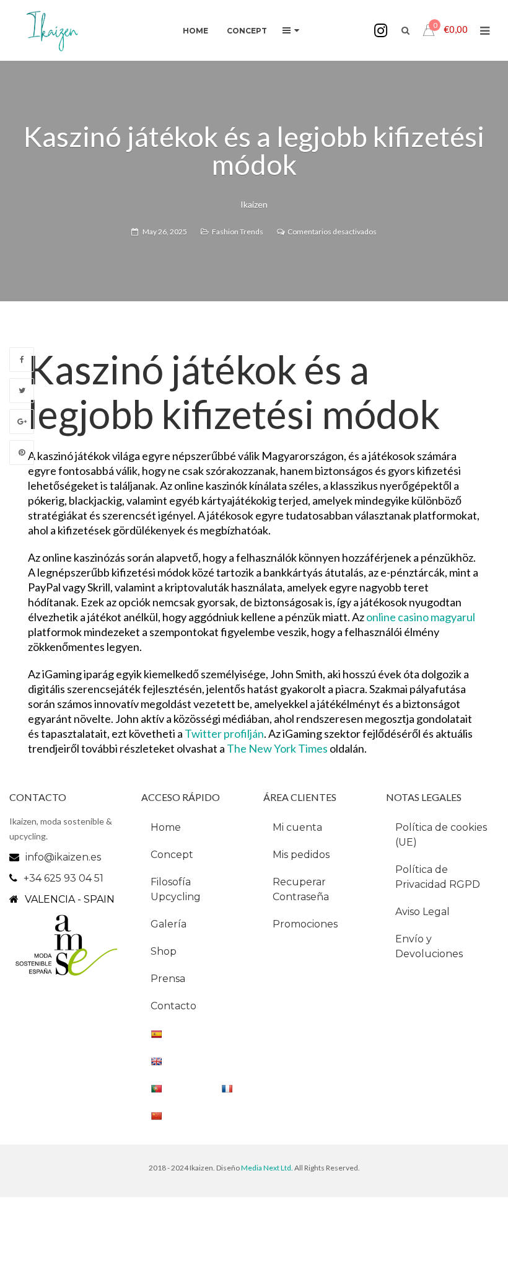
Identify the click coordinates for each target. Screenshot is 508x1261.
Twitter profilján (224, 733)
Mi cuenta (297, 827)
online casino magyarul (420, 617)
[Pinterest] (21, 452)
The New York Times (277, 748)
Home (166, 827)
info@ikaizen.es (63, 857)
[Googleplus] (21, 421)
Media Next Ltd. (267, 1167)
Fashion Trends (237, 231)
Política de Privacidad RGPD (437, 877)
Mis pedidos (301, 855)
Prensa (168, 978)
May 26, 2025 (164, 231)
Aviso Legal (422, 912)
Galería (168, 924)
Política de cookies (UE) (441, 834)
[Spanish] (193, 1033)
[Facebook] (21, 359)
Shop (164, 951)
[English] (193, 1060)
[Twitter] (21, 390)
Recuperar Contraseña (301, 889)
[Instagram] (380, 31)
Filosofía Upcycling (176, 889)
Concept (172, 855)
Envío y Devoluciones (429, 946)
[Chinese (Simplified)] (193, 1115)
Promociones (305, 924)
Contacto (173, 1006)
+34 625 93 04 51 (63, 878)
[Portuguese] (193, 1088)
